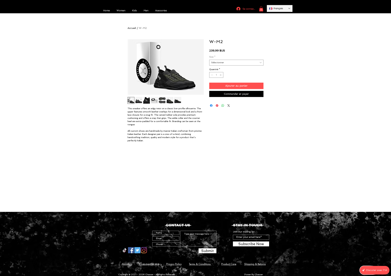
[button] (261, 8)
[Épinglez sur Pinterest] (217, 105)
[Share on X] (228, 105)
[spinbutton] (216, 75)
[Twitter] (137, 250)
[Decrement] (212, 75)
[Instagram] (144, 250)
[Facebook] (131, 250)
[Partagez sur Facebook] (211, 105)
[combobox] (236, 63)
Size (212, 57)
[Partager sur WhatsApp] (223, 105)
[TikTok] (125, 250)
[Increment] (221, 75)
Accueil (132, 28)
